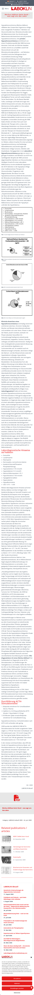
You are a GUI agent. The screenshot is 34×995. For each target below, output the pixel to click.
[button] (31, 957)
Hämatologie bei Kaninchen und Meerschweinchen (21, 848)
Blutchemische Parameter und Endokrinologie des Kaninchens (23, 869)
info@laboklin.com (18, 4)
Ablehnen (17, 983)
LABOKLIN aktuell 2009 (15, 820)
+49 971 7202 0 (23, 1)
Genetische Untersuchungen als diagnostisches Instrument (13, 891)
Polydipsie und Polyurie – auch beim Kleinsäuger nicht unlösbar (15, 898)
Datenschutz (17, 992)
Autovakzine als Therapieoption (14, 928)
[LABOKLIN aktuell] (17, 797)
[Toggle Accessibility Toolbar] (32, 988)
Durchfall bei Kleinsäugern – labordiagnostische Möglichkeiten (14, 939)
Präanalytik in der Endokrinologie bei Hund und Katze (15, 921)
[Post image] (6, 839)
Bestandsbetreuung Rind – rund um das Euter (16, 914)
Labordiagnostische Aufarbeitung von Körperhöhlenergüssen (15, 954)
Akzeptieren (17, 978)
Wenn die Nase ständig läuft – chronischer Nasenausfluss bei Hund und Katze (17, 947)
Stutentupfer (17, 857)
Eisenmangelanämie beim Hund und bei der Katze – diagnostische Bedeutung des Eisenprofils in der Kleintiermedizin (16, 906)
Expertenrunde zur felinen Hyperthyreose (17, 933)
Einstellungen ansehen (17, 988)
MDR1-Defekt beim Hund (21, 836)
